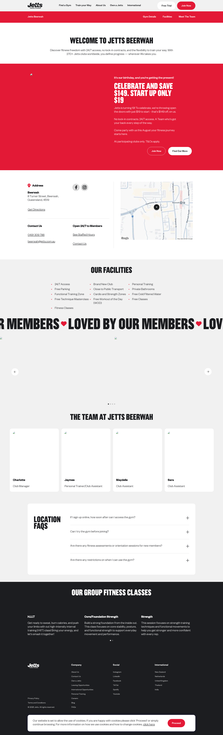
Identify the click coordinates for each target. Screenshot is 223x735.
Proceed (176, 723)
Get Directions (36, 210)
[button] (108, 404)
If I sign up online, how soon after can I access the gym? (102, 517)
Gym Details (149, 17)
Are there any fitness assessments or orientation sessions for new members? (116, 546)
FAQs (73, 707)
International (134, 5)
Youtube (116, 694)
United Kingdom (161, 681)
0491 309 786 (36, 235)
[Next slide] (208, 372)
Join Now (186, 6)
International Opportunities (82, 690)
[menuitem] (149, 17)
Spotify (116, 690)
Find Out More (180, 151)
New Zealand (160, 672)
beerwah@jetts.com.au (41, 242)
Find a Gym (65, 5)
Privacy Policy (33, 699)
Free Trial (167, 6)
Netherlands (160, 677)
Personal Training (78, 694)
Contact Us (79, 244)
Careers (74, 699)
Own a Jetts (116, 5)
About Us (101, 5)
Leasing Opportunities (80, 686)
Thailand (158, 685)
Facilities (167, 17)
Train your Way (83, 5)
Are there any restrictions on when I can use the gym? (102, 560)
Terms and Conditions (37, 703)
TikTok (116, 685)
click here (149, 724)
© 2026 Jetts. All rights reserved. (41, 707)
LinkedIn (116, 677)
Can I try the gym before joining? (89, 532)
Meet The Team (187, 17)
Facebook (117, 681)
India (157, 690)
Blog (73, 703)
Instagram (117, 672)
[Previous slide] (15, 372)
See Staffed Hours (84, 235)
